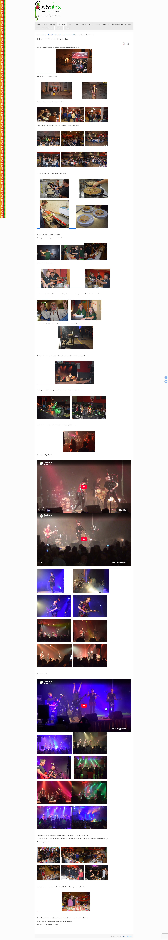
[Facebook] (165, 377)
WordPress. (129, 936)
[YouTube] (165, 381)
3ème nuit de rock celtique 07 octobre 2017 (65, 34)
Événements (43, 34)
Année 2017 (50, 34)
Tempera (123, 936)
